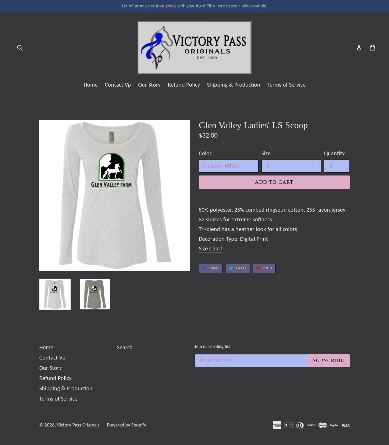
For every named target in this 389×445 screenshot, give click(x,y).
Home (91, 85)
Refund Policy (184, 85)
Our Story (149, 85)
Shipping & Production (233, 85)
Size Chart (210, 249)
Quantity (334, 154)
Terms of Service (286, 85)
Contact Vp (118, 85)
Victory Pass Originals (78, 425)
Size (266, 154)
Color (205, 154)
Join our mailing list (212, 346)
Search (125, 348)
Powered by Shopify (126, 425)
